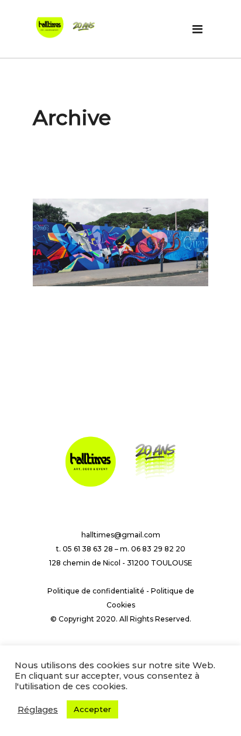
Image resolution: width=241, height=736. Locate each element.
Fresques (52, 303)
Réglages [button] (38, 709)
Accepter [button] (92, 709)
